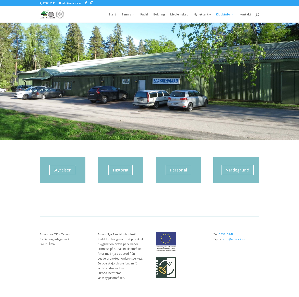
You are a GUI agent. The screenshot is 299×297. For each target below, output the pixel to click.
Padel (144, 14)
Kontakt (245, 14)
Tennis (126, 14)
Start (112, 14)
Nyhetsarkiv (202, 14)
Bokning (159, 14)
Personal (178, 170)
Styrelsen (63, 170)
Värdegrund (237, 170)
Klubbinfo (223, 14)
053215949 (226, 234)
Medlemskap (179, 14)
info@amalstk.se (234, 239)
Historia (120, 170)
